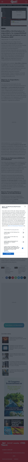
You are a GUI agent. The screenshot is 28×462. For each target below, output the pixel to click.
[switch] (23, 232)
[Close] (25, 207)
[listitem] (14, 229)
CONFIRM (8, 253)
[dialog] (14, 231)
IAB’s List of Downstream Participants (15, 225)
